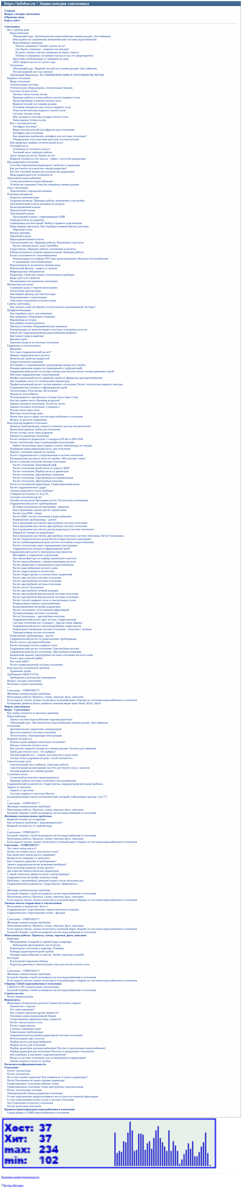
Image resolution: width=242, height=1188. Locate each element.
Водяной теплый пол (19, 738)
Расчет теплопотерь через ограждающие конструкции (42, 442)
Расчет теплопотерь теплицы (24, 1089)
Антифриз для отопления (28, 132)
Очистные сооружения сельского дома (33, 300)
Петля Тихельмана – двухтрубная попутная (39, 616)
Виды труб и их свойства (25, 277)
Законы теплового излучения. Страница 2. (35, 406)
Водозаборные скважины (28, 42)
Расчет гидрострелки (22, 1025)
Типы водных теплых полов (29, 119)
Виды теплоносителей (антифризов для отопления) (43, 129)
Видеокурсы (12, 999)
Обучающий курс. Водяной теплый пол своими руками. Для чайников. (55, 68)
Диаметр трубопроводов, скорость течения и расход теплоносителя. (50, 426)
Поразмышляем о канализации (28, 297)
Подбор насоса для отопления (28, 1044)
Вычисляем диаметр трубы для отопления (35, 429)
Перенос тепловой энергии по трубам (32, 451)
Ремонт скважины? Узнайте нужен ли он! (40, 45)
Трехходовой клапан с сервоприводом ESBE (39, 216)
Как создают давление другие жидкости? (34, 1012)
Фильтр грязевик (20, 232)
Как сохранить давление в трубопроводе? (32, 861)
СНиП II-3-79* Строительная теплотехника (33, 986)
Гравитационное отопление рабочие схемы (33, 1083)
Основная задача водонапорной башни (33, 1015)
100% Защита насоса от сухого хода (34, 61)
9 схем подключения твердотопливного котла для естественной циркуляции (52, 1096)
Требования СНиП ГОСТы (23, 674)
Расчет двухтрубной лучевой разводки (35, 590)
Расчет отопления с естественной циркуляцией (41, 609)
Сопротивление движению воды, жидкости (35, 1019)
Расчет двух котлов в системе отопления (37, 577)
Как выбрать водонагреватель (27, 322)
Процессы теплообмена (24, 393)
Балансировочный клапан (25, 206)
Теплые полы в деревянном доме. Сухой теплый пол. (41, 758)
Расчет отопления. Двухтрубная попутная (38, 480)
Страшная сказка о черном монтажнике (34, 287)
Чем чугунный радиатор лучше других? (30, 867)
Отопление (16, 65)
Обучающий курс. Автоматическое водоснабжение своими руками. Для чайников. (62, 36)
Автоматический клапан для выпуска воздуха (37, 203)
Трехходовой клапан (22, 213)
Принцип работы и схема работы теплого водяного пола (46, 97)
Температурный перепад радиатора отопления (34, 1093)
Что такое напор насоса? (22, 848)
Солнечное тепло (17, 774)
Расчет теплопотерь (19, 1070)
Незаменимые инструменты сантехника (34, 281)
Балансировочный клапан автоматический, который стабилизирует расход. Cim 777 (57, 796)
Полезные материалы (19, 194)
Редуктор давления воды (24, 197)
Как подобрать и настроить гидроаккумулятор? (38, 1054)
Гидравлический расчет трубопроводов (33, 503)
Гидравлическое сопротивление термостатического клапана (43, 909)
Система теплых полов (23, 90)
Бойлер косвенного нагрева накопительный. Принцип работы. (47, 252)
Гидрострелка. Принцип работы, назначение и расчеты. (43, 248)
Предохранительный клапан (27, 239)
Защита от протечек (19, 787)
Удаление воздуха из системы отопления (34, 342)
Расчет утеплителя (18, 1073)
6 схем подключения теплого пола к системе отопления (40, 1099)
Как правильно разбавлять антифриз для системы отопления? (50, 136)
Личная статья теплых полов (30, 94)
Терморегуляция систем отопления (34, 632)
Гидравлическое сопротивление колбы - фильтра (36, 912)
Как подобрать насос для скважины (31, 313)
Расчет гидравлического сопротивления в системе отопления (46, 455)
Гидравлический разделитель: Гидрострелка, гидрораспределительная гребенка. (55, 783)
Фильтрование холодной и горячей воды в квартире (40, 941)
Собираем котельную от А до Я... (30, 493)
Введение (15, 348)
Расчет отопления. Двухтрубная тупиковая (38, 474)
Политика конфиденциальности (25, 1064)
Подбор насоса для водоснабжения (30, 1041)
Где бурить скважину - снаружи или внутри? (42, 49)
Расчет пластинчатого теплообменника (33, 255)
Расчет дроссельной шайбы (26, 658)
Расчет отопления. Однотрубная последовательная (43, 477)
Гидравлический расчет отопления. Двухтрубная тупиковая (45, 651)
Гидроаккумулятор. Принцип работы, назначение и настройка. (47, 200)
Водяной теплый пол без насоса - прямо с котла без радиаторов (48, 158)
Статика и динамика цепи (25, 1028)
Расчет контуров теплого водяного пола (33, 645)
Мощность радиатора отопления (29, 435)
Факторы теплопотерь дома (26, 413)
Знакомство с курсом (22, 1006)
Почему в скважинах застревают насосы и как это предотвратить (54, 55)
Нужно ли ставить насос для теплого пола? (33, 851)
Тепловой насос (19, 145)
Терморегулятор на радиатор (27, 219)
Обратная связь (14, 17)
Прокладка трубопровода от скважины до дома (41, 58)
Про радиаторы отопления (23, 161)
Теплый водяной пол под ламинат (33, 71)
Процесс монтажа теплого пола (29, 745)
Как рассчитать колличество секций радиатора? (38, 168)
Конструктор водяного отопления (27, 422)
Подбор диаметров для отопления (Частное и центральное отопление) (52, 1051)
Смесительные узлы (19, 761)
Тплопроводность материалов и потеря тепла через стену (44, 397)
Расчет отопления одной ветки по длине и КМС (41, 468)
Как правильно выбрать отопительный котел (36, 142)
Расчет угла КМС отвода (27, 513)
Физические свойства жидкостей (29, 358)
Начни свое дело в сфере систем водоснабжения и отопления (46, 416)
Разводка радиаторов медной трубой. (32, 951)
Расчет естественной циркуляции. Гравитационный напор (45, 484)
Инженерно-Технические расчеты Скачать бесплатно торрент (44, 1002)
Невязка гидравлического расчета (30, 355)
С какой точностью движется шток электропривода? (38, 874)
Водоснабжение (19, 32)
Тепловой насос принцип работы (32, 152)
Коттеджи (13, 957)
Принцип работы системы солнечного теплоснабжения (43, 780)
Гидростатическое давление (26, 361)
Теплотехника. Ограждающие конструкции (36, 735)
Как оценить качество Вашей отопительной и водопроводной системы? (52, 306)
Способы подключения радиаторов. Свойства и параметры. (45, 165)
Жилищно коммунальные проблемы (28, 693)
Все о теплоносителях (23, 123)
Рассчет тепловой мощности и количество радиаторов (42, 171)
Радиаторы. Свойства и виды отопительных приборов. (42, 274)
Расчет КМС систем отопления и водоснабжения (42, 516)
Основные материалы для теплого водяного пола (42, 107)
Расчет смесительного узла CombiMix (35, 245)
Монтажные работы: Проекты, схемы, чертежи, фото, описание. (45, 696)
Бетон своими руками (20, 996)
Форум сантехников (17, 706)
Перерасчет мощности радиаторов (33, 532)
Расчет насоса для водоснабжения (30, 642)
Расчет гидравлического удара (28, 487)
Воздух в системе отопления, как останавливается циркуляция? (48, 1057)
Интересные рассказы (20, 284)
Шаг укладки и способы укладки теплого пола (40, 116)
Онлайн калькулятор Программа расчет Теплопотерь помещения (49, 500)
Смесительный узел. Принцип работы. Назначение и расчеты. (47, 242)
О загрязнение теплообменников (32, 261)
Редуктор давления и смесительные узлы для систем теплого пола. (50, 964)
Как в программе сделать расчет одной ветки (39, 509)
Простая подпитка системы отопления (33, 732)
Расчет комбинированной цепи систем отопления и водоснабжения (53, 542)
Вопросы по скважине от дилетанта (28, 857)
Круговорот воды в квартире (27, 335)
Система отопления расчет (26, 497)
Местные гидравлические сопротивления (34, 374)
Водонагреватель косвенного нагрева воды (35, 264)
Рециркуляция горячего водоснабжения (36, 603)
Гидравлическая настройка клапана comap (32, 877)
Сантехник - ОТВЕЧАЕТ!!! (23, 690)
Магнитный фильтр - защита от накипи (33, 268)
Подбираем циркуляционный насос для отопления (40, 448)
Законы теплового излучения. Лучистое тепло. (38, 403)
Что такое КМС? (20, 661)
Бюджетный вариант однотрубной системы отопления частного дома (51, 654)
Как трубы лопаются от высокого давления (32, 712)
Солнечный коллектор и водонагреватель (34, 777)
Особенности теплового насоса (31, 148)
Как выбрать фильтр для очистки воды (32, 293)
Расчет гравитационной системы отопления (36, 664)
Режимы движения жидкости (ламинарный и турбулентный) (46, 368)
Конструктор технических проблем (28, 667)
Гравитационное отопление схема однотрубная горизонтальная (45, 1086)
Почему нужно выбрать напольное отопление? (38, 741)
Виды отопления (20, 81)
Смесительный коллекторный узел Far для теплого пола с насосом (50, 767)
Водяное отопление (18, 78)
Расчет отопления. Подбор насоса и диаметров (40, 471)
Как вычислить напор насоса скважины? (31, 854)
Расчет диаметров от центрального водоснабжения (43, 564)
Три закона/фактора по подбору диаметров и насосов (44, 558)
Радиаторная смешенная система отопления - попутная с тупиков (52, 629)
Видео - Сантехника (17, 709)
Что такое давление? (22, 1009)
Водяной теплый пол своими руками (35, 103)
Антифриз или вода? (25, 126)
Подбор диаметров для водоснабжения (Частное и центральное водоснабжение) (57, 1048)
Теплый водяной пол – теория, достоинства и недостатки (44, 754)
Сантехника (12, 26)
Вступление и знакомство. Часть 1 (27, 906)
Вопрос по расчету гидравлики (28, 419)
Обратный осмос (23, 229)
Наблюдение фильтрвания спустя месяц (36, 944)
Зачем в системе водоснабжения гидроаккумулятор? (41, 719)
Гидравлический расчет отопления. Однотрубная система (44, 648)
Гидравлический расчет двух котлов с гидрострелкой (44, 619)
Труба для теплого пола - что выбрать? (33, 751)
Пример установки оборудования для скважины (38, 326)
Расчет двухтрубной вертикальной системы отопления (45, 593)
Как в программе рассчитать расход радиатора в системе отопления (53, 529)
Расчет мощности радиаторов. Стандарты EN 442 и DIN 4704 (46, 439)
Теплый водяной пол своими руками (31, 770)
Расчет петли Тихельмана (28, 587)
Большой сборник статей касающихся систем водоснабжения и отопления (51, 812)
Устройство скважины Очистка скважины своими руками (44, 184)
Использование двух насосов (27, 1038)
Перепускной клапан (22, 210)
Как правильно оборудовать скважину (32, 316)
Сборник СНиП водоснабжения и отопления (32, 983)
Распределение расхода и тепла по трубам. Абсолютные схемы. (48, 458)
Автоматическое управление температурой (35, 729)
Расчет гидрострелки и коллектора (33, 571)
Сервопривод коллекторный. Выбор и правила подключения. (46, 223)
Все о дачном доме (18, 29)
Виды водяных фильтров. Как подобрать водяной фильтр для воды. (49, 226)
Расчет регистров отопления (24, 1106)
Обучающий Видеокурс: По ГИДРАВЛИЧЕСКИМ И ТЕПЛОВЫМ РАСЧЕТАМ (57, 74)
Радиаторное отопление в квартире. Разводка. (37, 948)
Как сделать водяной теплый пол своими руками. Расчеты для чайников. (53, 748)
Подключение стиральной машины (31, 190)
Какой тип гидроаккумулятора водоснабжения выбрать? (43, 332)
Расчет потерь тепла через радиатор (31, 432)
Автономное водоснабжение (24, 177)
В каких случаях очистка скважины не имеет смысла (47, 52)
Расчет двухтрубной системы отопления (37, 584)
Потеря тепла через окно (24, 410)
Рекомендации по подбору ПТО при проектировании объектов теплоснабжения (60, 258)
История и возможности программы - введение (41, 506)
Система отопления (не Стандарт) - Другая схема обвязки (47, 622)
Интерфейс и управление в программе (36, 555)
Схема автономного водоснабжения (31, 181)
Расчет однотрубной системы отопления (37, 580)
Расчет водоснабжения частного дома (35, 567)
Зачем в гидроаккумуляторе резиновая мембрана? (37, 864)
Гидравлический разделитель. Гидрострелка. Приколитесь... (43, 883)
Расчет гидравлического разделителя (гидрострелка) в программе (52, 538)
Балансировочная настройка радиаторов (37, 606)
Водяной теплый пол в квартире (26, 819)
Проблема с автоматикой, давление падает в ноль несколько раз (45, 880)
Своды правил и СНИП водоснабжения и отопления (38, 1112)
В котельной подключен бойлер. (29, 961)
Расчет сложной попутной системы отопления (38, 461)
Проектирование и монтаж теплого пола (37, 100)
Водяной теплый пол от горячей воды (29, 825)
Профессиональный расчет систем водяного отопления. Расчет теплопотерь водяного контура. (66, 384)
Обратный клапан (20, 235)
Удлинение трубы (20, 671)
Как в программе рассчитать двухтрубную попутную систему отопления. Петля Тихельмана (68, 535)
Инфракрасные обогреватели (27, 271)
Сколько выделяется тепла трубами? (31, 490)
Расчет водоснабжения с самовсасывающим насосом (44, 561)
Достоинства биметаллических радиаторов (33, 870)
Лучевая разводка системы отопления (35, 613)
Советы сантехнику (19, 303)
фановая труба (18, 339)
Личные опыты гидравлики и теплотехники (33, 903)
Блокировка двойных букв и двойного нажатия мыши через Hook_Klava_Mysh (54, 703)
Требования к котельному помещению (33, 677)
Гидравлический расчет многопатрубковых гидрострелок (47, 625)
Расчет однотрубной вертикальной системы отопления (45, 596)
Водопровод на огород (23, 319)
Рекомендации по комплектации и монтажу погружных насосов (48, 329)
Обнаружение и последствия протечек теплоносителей (46, 139)
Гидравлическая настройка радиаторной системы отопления (46, 1035)
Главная (9, 10)
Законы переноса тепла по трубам (30, 1060)
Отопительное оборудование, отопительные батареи (41, 87)
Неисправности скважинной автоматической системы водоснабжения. (55, 39)
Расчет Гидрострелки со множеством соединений (42, 574)
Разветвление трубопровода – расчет (34, 519)
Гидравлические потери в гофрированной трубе (38, 387)
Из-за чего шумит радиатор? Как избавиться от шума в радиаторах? (47, 1077)
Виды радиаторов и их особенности (31, 174)
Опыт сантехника (17, 187)
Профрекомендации (19, 310)
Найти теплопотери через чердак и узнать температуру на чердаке (52, 445)
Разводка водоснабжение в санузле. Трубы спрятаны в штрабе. (47, 954)
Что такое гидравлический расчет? (30, 351)
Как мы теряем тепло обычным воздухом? (35, 400)
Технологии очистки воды (25, 290)
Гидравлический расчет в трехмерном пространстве (41, 551)
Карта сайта (12, 20)
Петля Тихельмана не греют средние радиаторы (35, 1080)
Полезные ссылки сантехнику (25, 683)
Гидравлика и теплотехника (24, 345)
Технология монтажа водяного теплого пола (39, 110)
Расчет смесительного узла (26, 1022)
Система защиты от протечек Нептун (32, 793)
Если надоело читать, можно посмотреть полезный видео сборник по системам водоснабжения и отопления (72, 700)
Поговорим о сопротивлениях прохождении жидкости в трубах (48, 364)
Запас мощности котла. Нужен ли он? (32, 155)
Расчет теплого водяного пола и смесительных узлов (44, 600)
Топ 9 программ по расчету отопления (30, 1102)
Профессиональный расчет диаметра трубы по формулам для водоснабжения (56, 377)
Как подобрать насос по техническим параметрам (40, 381)
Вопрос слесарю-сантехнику (22, 13)
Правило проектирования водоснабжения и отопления (39, 1109)
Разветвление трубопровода (26, 1031)
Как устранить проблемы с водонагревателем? (34, 822)
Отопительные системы (24, 84)
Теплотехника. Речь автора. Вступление (34, 390)
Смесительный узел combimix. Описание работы (39, 764)
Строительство (14, 993)
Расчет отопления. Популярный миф (34, 464)
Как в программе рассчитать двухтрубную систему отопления (50, 526)
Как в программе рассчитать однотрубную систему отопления (50, 522)
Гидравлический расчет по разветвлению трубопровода (43, 638)
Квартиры (13, 938)
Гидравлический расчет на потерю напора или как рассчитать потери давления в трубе (62, 371)
